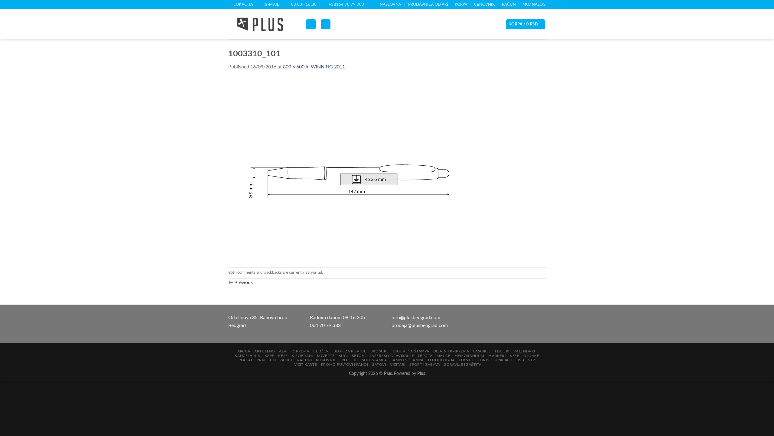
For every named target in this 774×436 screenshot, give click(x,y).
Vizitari (397, 364)
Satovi (379, 364)
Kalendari (524, 351)
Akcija (243, 351)
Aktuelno (264, 351)
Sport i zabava (424, 364)
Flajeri (502, 351)
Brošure (379, 351)
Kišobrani (302, 356)
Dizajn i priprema (451, 351)
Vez (531, 360)
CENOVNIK (484, 4)
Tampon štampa (407, 360)
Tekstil (466, 360)
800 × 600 (293, 66)
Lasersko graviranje (392, 356)
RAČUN (509, 4)
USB (520, 360)
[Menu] (311, 24)
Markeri (497, 356)
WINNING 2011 (328, 66)
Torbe (484, 360)
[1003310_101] (349, 169)
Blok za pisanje (349, 351)
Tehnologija (441, 360)
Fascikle (482, 351)
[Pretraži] (325, 24)
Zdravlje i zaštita (462, 364)
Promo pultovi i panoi (344, 364)
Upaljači (503, 360)
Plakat (246, 360)
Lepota (425, 356)
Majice (443, 356)
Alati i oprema (294, 351)
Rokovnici (327, 360)
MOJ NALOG (534, 4)
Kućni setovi (352, 356)
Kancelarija (247, 356)
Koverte (325, 356)
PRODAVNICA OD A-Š (428, 4)
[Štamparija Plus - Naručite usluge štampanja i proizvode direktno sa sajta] (260, 24)
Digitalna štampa (411, 351)
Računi (304, 360)
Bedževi (321, 351)
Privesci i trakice (275, 360)
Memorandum (469, 356)
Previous (240, 282)
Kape (269, 356)
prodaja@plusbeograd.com (420, 325)
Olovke (531, 356)
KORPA (461, 4)
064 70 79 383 (325, 325)
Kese (283, 356)
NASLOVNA (390, 4)
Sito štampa (374, 360)
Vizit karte (305, 364)
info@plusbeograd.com (416, 317)
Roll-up (350, 360)
